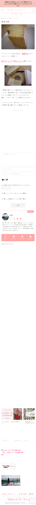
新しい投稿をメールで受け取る (15, 199)
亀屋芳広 (25, 54)
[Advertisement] (18, 131)
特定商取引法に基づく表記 (14, 499)
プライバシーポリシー (22, 498)
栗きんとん (18, 61)
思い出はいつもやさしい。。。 (18, 10)
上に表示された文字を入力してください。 (16, 185)
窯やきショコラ (6, 61)
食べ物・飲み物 (14, 18)
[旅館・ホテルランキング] (18, 480)
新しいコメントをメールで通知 (15, 193)
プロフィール (10, 498)
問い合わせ (26, 499)
